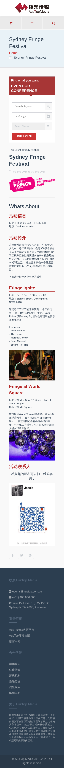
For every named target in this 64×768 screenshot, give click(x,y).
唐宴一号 (14, 641)
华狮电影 (14, 692)
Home (13, 53)
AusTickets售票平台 (21, 629)
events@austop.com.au (27, 591)
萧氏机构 (14, 675)
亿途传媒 (14, 669)
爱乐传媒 (14, 681)
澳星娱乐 (14, 687)
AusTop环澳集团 (19, 635)
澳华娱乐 (14, 663)
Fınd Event (24, 136)
